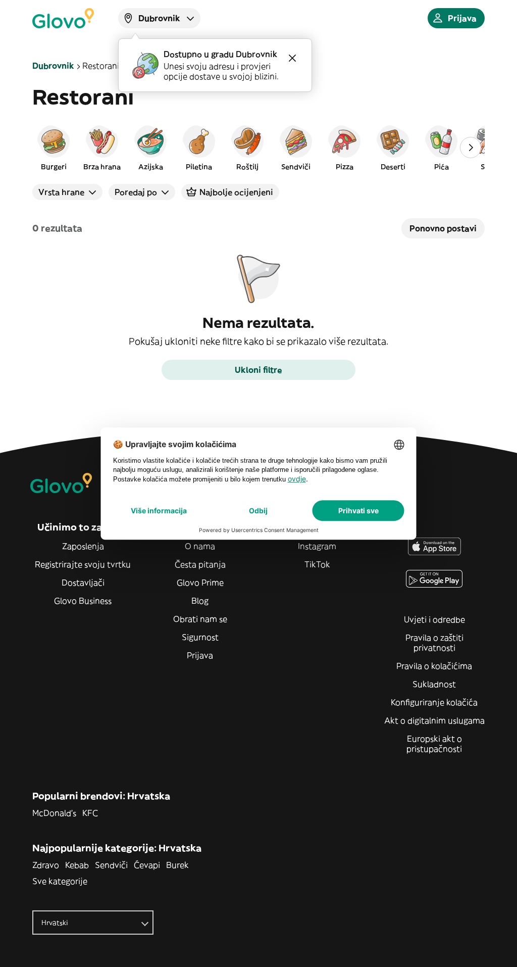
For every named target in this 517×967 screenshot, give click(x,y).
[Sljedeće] (470, 147)
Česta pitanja (200, 564)
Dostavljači (83, 582)
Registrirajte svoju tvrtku (83, 564)
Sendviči (111, 865)
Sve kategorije (59, 881)
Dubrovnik (53, 66)
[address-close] (292, 58)
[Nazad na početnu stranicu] (63, 18)
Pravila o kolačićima (434, 666)
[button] (53, 147)
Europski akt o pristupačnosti (434, 744)
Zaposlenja (83, 546)
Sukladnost (434, 684)
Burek (177, 865)
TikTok (317, 564)
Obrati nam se (200, 619)
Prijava (200, 655)
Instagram (317, 546)
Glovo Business (83, 601)
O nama (200, 546)
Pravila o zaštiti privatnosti (434, 643)
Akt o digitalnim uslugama (434, 720)
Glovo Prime (200, 582)
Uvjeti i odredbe (434, 619)
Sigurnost (200, 637)
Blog (200, 601)
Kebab (77, 865)
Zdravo (45, 865)
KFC (90, 813)
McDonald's (54, 813)
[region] (258, 147)
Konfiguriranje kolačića (434, 702)
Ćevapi (147, 865)
